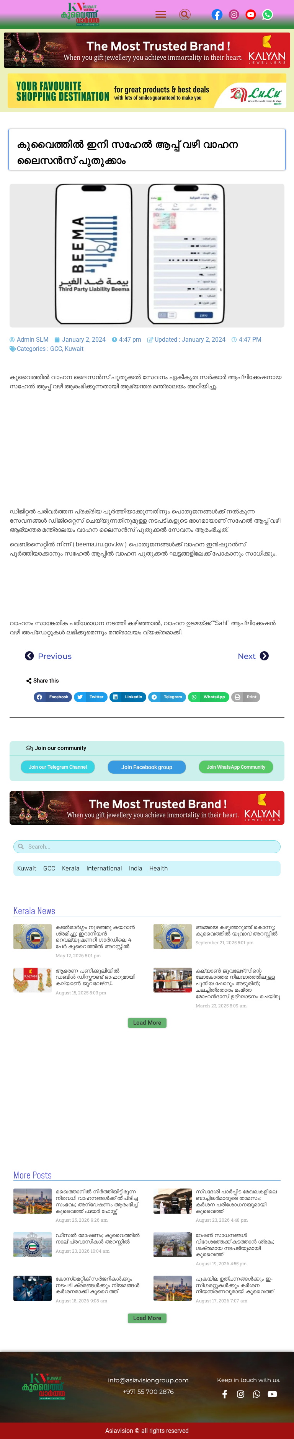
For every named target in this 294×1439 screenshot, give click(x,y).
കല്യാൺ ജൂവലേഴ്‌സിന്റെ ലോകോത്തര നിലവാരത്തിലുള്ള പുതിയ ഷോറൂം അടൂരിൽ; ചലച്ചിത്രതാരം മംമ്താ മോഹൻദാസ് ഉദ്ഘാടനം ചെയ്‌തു (238, 983)
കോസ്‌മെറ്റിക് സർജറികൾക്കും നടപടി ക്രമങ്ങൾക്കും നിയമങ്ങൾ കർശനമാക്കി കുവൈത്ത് (97, 1285)
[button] (161, 14)
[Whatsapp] (256, 1394)
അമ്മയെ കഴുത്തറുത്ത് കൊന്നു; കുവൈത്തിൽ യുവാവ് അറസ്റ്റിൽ (237, 930)
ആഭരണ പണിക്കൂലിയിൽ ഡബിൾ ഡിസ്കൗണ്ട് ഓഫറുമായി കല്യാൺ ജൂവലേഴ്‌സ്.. (95, 977)
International (104, 868)
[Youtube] (272, 1394)
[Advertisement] (147, 450)
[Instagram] (241, 1394)
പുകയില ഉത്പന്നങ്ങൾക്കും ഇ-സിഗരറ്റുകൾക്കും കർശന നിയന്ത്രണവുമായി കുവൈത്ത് (234, 1285)
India (135, 868)
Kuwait (74, 348)
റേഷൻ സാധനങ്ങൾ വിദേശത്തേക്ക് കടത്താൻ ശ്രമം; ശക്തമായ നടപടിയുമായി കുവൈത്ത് (235, 1245)
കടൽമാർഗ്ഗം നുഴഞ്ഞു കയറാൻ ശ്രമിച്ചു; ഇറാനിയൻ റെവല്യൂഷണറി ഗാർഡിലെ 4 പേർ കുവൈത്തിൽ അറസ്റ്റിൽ (95, 937)
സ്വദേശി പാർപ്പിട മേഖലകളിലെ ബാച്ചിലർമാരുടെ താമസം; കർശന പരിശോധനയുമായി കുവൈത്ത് (236, 1201)
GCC (56, 348)
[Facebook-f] (225, 1394)
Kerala (71, 868)
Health (158, 868)
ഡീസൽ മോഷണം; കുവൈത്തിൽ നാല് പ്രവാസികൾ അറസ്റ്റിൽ (98, 1238)
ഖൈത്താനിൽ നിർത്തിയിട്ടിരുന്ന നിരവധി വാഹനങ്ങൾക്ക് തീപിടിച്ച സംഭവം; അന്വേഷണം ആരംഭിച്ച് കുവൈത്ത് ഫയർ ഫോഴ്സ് (97, 1201)
